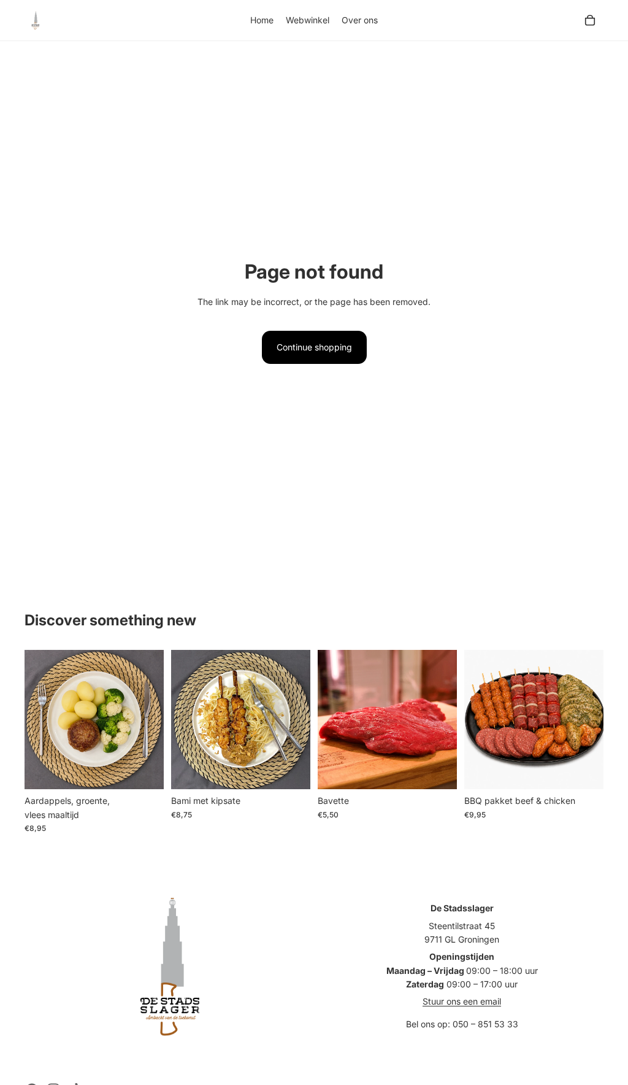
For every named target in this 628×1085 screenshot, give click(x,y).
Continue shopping (314, 347)
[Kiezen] (438, 771)
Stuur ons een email (462, 1001)
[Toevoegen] (145, 771)
